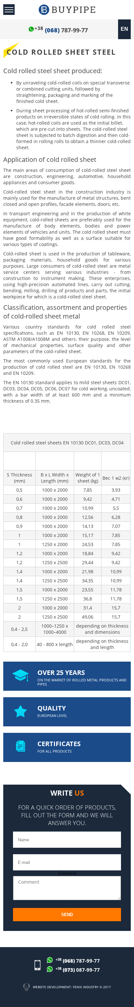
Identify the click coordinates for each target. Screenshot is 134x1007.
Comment (67, 873)
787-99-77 (61, 30)
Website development (52, 987)
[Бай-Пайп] (67, 9)
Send (67, 914)
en (124, 29)
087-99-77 (78, 970)
